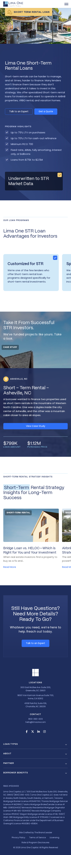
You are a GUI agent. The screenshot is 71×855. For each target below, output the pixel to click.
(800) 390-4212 (21, 794)
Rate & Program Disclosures (35, 842)
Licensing (54, 837)
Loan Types (10, 744)
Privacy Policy (18, 837)
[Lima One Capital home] (13, 4)
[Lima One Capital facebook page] (26, 731)
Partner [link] (8, 763)
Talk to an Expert (18, 111)
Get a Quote (46, 111)
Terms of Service (37, 837)
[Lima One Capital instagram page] (44, 731)
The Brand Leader (43, 832)
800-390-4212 (35, 718)
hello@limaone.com (35, 722)
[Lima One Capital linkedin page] (38, 731)
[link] (66, 4)
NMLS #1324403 (11, 785)
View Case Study (35, 426)
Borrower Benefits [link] (15, 772)
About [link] (7, 753)
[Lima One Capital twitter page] (32, 731)
